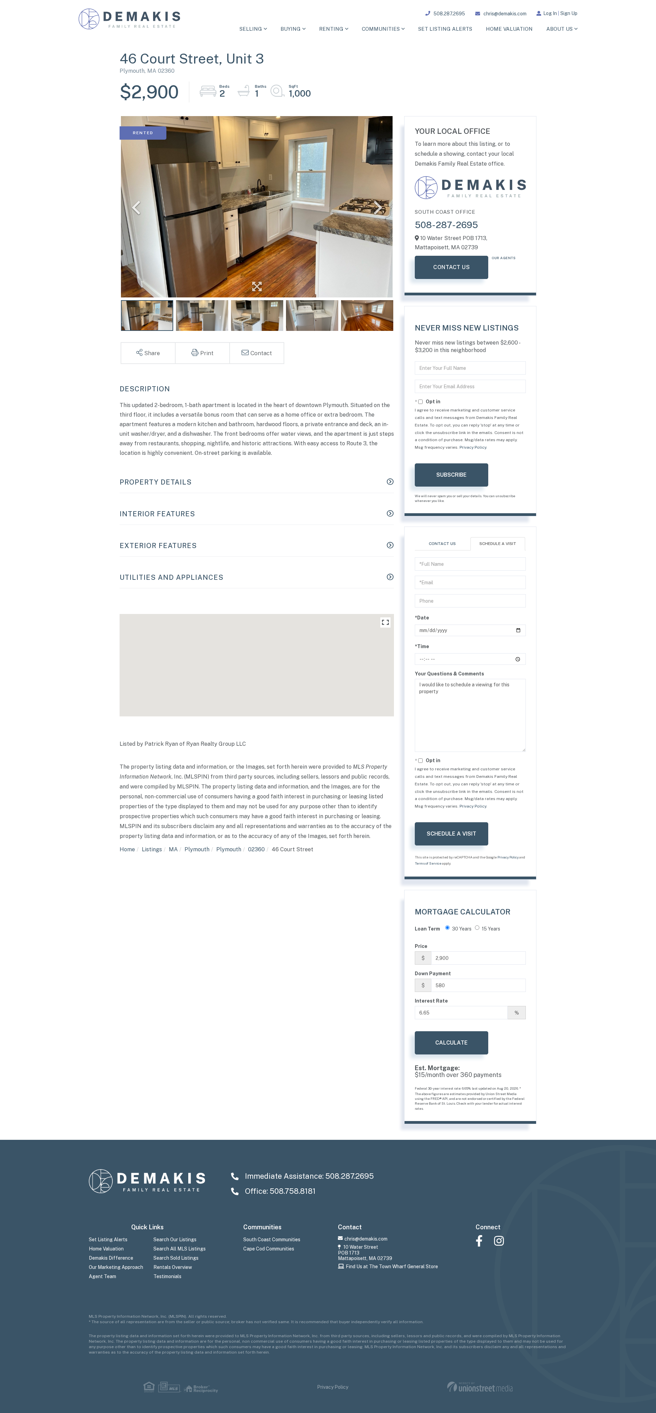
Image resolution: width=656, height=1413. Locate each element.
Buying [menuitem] (291, 29)
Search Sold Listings (176, 1258)
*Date (422, 617)
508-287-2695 (446, 225)
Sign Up (568, 13)
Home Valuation (106, 1248)
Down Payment (433, 973)
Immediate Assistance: (308, 1176)
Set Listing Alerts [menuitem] (445, 29)
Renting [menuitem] (331, 29)
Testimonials (167, 1276)
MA (173, 849)
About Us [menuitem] (559, 29)
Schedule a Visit (497, 543)
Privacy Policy (473, 447)
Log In (550, 13)
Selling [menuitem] (251, 29)
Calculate (451, 1042)
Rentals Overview (172, 1267)
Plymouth (196, 849)
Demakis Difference (111, 1258)
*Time (422, 646)
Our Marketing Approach (116, 1267)
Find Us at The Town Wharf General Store (392, 1266)
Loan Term (427, 929)
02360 (256, 849)
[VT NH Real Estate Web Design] (479, 1387)
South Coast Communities (271, 1239)
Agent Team (102, 1276)
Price (421, 946)
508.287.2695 (449, 13)
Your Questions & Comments (449, 673)
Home (127, 849)
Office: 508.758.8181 (279, 1191)
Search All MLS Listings (179, 1248)
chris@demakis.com (505, 13)
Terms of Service (428, 863)
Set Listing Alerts (108, 1239)
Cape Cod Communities (268, 1248)
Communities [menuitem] (381, 29)
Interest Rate (431, 1001)
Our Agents (504, 258)
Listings (152, 849)
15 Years (491, 929)
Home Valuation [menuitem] (509, 29)
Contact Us (451, 267)
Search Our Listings (174, 1239)
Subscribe (451, 475)
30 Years (462, 929)
